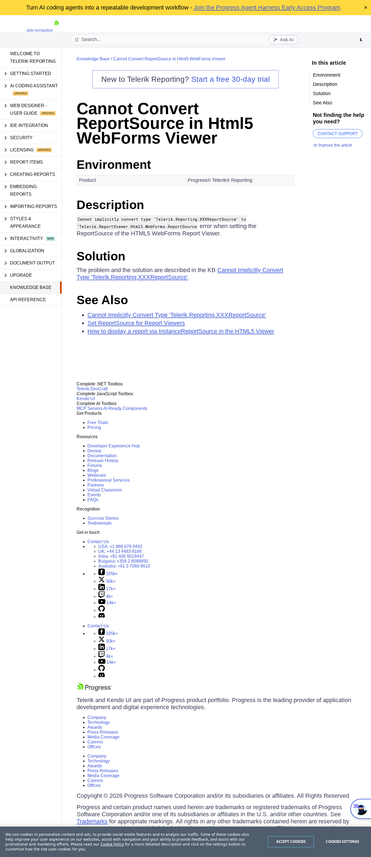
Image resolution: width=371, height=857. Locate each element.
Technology (98, 722)
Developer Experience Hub (113, 446)
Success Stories (103, 518)
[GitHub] (101, 610)
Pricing (94, 427)
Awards (94, 727)
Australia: (124, 566)
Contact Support (337, 133)
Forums (94, 465)
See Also (102, 300)
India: (121, 556)
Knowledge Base (31, 287)
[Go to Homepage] (56, 30)
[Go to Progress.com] (94, 689)
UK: (120, 551)
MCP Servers (89, 408)
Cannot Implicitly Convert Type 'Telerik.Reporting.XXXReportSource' (180, 274)
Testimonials (99, 523)
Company (96, 717)
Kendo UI (86, 398)
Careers (95, 742)
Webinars (96, 475)
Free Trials (97, 422)
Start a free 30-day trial (230, 79)
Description (110, 205)
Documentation (102, 455)
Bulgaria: (123, 561)
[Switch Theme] (361, 39)
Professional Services (108, 480)
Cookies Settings (342, 841)
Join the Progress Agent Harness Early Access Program (267, 7)
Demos (94, 450)
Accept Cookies (291, 841)
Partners (95, 485)
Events (94, 495)
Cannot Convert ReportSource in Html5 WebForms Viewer (169, 59)
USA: (120, 546)
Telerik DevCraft (92, 389)
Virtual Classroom (104, 490)
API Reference (28, 299)
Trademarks (92, 821)
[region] (185, 842)
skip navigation (40, 30)
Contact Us (98, 541)
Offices (94, 746)
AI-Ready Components (125, 408)
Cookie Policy (112, 844)
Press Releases (102, 732)
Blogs (93, 470)
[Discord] (101, 616)
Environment (114, 165)
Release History (102, 460)
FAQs (92, 499)
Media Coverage (103, 737)
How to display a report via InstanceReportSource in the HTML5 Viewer (180, 331)
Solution (101, 256)
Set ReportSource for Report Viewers (136, 323)
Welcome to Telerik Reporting (33, 57)
